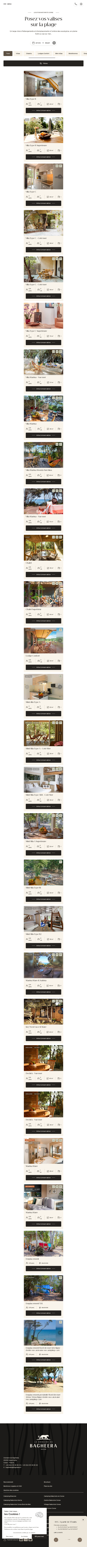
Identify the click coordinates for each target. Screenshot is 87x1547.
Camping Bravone (10, 1496)
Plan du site (48, 1486)
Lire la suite (62, 1532)
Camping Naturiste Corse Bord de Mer (17, 1504)
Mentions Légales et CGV (13, 1486)
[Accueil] (43, 1442)
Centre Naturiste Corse (52, 1500)
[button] (56, 1540)
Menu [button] (9, 4)
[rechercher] (54, 43)
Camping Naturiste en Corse (54, 1496)
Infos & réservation (43, 110)
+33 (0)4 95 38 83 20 (30, 1465)
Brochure (47, 1482)
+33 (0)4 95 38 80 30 (13, 1465)
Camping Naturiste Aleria (13, 1500)
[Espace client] (81, 4)
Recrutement (8, 1482)
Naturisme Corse (50, 1508)
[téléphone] (75, 4)
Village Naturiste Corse (52, 1504)
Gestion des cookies (11, 1490)
